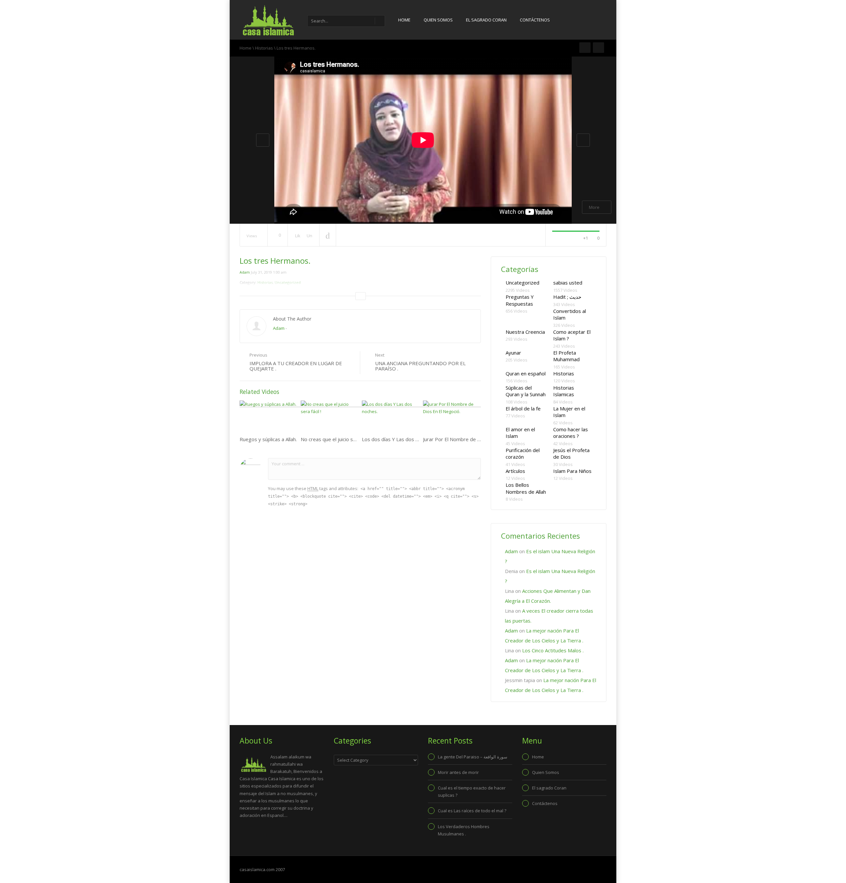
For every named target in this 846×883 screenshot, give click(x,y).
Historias (264, 48)
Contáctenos (535, 20)
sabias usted (567, 282)
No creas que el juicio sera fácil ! (337, 439)
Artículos (515, 471)
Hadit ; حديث (567, 296)
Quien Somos (438, 20)
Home (404, 20)
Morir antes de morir (458, 772)
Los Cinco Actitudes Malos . (553, 650)
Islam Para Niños (572, 471)
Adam (245, 272)
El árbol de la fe (523, 408)
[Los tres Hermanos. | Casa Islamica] (268, 20)
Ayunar (513, 352)
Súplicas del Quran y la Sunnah (526, 391)
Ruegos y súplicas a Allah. (268, 439)
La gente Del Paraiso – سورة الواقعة (472, 757)
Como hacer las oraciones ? (570, 433)
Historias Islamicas (563, 391)
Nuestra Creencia (525, 331)
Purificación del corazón (523, 453)
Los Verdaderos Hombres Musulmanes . (463, 830)
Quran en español (526, 373)
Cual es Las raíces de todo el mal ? (472, 811)
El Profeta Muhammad (566, 356)
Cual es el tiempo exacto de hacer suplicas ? (472, 791)
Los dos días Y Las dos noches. (397, 439)
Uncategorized (522, 282)
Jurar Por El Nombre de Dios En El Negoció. (472, 439)
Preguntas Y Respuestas (520, 300)
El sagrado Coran (486, 20)
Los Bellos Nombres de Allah (526, 488)
